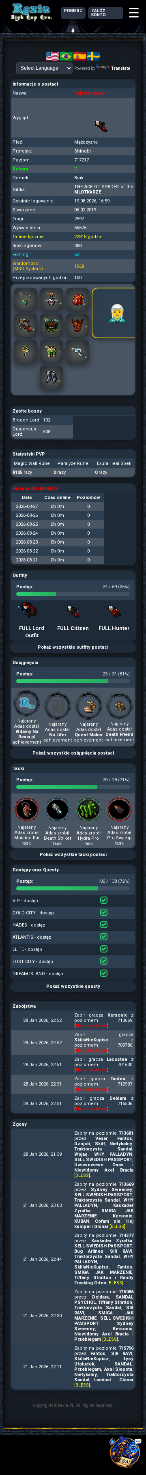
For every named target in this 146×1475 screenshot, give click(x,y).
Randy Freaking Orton (103, 1280)
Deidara (118, 1098)
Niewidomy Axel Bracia (103, 1170)
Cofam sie (107, 1221)
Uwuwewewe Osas (99, 1165)
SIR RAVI (121, 1251)
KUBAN (81, 1221)
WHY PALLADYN (113, 1154)
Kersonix (117, 1015)
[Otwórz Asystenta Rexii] (126, 1455)
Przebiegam (87, 1339)
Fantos (117, 1079)
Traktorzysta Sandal (103, 1149)
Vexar (101, 1138)
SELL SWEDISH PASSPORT (103, 1159)
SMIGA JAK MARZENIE (103, 1272)
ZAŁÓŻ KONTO (98, 13)
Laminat (102, 1380)
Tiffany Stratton (92, 1277)
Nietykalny (121, 1143)
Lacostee (117, 1059)
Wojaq (81, 1154)
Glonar (101, 1226)
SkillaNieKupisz (91, 1040)
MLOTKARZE (87, 192)
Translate (120, 68)
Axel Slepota (118, 1369)
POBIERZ (73, 11)
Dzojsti (82, 1143)
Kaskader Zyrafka (112, 1240)
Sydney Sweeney (112, 1189)
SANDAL (123, 1364)
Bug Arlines (88, 1251)
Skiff (100, 1143)
